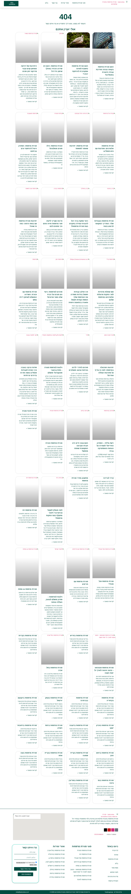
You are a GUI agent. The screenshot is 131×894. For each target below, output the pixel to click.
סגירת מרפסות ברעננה (78, 725)
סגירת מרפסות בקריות (28, 635)
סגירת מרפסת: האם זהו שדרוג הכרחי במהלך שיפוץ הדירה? (52, 68)
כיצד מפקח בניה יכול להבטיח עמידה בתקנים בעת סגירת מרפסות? (78, 223)
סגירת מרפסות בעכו (29, 753)
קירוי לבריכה (108, 478)
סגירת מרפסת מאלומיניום (82, 876)
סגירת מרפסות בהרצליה (56, 854)
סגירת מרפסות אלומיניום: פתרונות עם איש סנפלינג (104, 148)
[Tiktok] (116, 830)
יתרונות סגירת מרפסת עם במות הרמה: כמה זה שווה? (28, 223)
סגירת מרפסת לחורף (84, 879)
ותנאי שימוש (33, 864)
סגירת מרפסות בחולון (57, 869)
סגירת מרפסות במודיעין (78, 780)
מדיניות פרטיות (20, 862)
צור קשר (54, 3)
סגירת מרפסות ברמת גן (57, 858)
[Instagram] (112, 830)
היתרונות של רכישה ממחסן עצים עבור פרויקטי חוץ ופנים (29, 68)
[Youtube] (109, 830)
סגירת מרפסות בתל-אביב (56, 850)
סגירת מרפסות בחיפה (57, 873)
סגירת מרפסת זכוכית (54, 443)
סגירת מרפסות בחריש (79, 635)
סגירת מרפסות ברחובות (27, 725)
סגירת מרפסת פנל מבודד (82, 858)
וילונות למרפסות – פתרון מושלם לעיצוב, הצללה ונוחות (53, 599)
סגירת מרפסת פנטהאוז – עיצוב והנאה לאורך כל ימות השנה (104, 670)
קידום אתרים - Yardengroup (113, 892)
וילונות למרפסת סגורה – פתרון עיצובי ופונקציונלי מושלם (53, 370)
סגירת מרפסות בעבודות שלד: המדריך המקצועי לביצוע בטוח (104, 223)
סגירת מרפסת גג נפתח (27, 589)
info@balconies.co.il (22, 892)
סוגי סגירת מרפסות (78, 3)
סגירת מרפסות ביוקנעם (27, 698)
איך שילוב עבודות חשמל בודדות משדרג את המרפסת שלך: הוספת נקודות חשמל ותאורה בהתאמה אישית (78, 297)
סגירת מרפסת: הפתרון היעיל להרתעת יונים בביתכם (27, 148)
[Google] (105, 830)
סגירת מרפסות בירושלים (56, 866)
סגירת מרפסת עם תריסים (82, 862)
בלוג (46, 3)
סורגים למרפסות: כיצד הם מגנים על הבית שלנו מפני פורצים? (53, 294)
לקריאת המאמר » (108, 98)
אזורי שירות (65, 3)
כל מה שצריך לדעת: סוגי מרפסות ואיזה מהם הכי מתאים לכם (52, 223)
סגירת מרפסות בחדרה (57, 877)
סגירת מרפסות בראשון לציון (55, 862)
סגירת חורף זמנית (29, 411)
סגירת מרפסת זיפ (30, 510)
